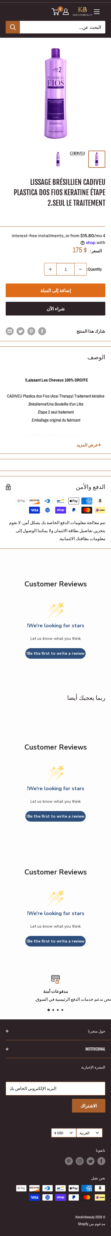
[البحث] (13, 27)
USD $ (58, 1133)
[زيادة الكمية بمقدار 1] (50, 269)
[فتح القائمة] (97, 11)
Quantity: (94, 269)
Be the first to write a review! (55, 653)
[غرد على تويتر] (20, 331)
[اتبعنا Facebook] (101, 1161)
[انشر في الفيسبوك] (42, 331)
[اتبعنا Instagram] (80, 1161)
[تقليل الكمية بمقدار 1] (81, 269)
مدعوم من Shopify (91, 1223)
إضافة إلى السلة (55, 290)
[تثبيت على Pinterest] (31, 331)
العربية (84, 1133)
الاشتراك (89, 1106)
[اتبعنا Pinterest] (69, 1161)
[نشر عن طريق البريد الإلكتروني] (10, 331)
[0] (55, 11)
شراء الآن (56, 308)
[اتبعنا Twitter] (90, 1161)
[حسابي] (66, 12)
